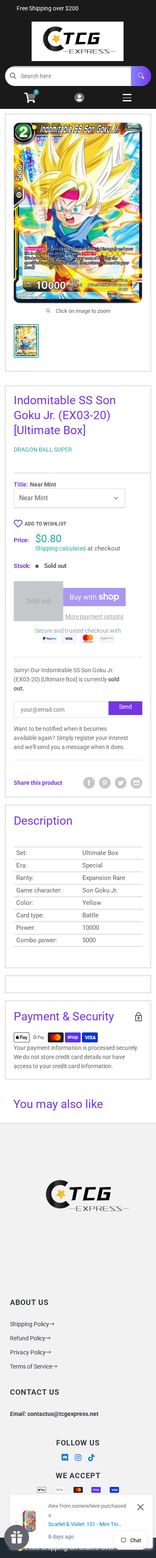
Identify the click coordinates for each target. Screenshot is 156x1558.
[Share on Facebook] (89, 783)
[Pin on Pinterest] (105, 783)
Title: (35, 484)
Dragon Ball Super (43, 449)
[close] (140, 1507)
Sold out (38, 601)
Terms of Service (31, 1366)
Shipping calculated (60, 548)
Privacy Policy (28, 1352)
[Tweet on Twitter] (120, 783)
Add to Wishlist (45, 524)
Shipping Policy (29, 1324)
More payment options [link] (94, 616)
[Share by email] (136, 783)
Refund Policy (27, 1338)
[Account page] (79, 98)
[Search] (141, 76)
